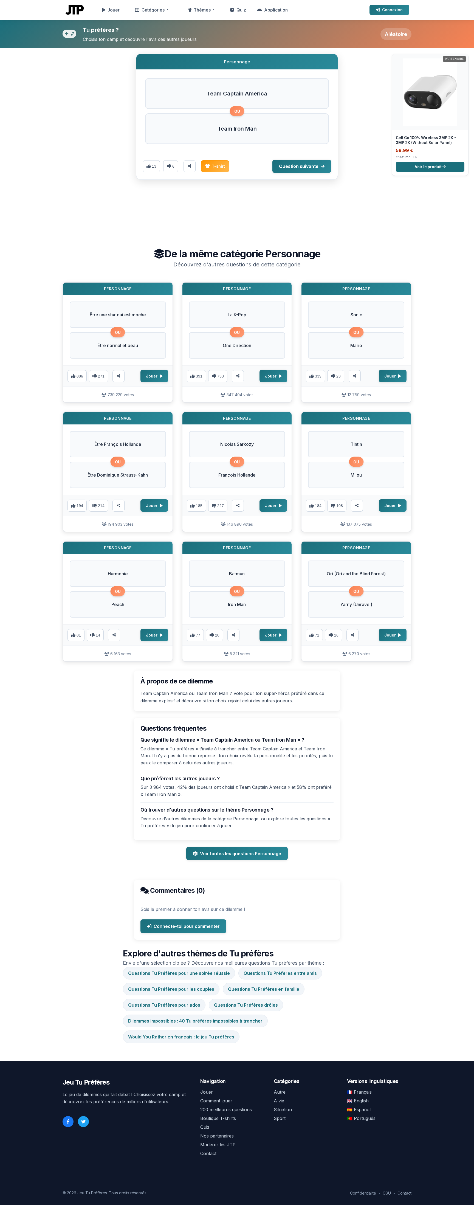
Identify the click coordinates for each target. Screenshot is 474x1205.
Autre (280, 1092)
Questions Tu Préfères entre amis (280, 973)
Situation (283, 1109)
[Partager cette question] (190, 166)
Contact (208, 1153)
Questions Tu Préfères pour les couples (171, 989)
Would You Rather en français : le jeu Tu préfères (181, 1037)
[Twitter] (83, 1121)
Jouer (114, 10)
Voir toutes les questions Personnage (240, 853)
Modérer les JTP (218, 1144)
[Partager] (118, 376)
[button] (237, 93)
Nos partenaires (217, 1136)
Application (276, 10)
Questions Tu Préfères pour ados (164, 1005)
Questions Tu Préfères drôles (246, 1005)
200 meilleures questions (226, 1109)
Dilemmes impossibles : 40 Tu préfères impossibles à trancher (195, 1021)
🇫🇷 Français (359, 1092)
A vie (279, 1100)
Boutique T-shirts (218, 1118)
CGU (387, 1193)
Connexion (392, 9)
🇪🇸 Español (359, 1109)
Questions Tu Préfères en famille (263, 989)
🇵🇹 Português (361, 1118)
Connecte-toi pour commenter (187, 926)
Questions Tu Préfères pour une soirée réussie (179, 973)
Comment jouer (216, 1100)
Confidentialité (363, 1193)
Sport (280, 1118)
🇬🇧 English (358, 1100)
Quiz (241, 10)
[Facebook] (68, 1121)
